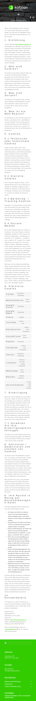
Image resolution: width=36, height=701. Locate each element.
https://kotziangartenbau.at (23, 44)
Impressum (9, 684)
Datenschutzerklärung (12, 681)
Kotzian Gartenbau (11, 695)
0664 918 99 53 (9, 669)
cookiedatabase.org (11, 629)
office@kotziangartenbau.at (12, 670)
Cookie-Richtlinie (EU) (13, 686)
